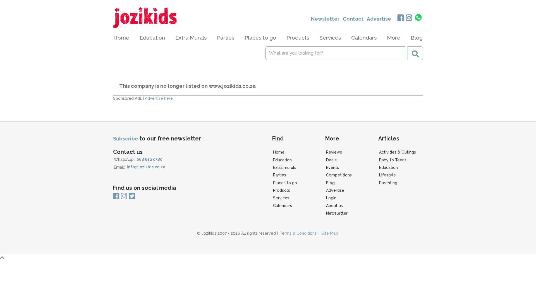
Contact (353, 19)
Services (281, 198)
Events (332, 167)
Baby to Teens (392, 160)
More (393, 38)
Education (282, 160)
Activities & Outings (397, 152)
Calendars (364, 38)
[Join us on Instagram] (409, 18)
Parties (279, 175)
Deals (331, 160)
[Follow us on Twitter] (132, 196)
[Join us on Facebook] (400, 18)
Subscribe (125, 139)
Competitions (339, 175)
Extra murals (284, 167)
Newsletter (325, 19)
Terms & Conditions (298, 233)
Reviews (334, 152)
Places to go (285, 183)
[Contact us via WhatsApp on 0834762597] (418, 17)
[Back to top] (268, 257)
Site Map (329, 233)
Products (281, 190)
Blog (417, 38)
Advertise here (159, 98)
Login (331, 198)
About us (334, 205)
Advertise (379, 19)
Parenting (388, 183)
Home (121, 38)
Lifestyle (387, 175)
